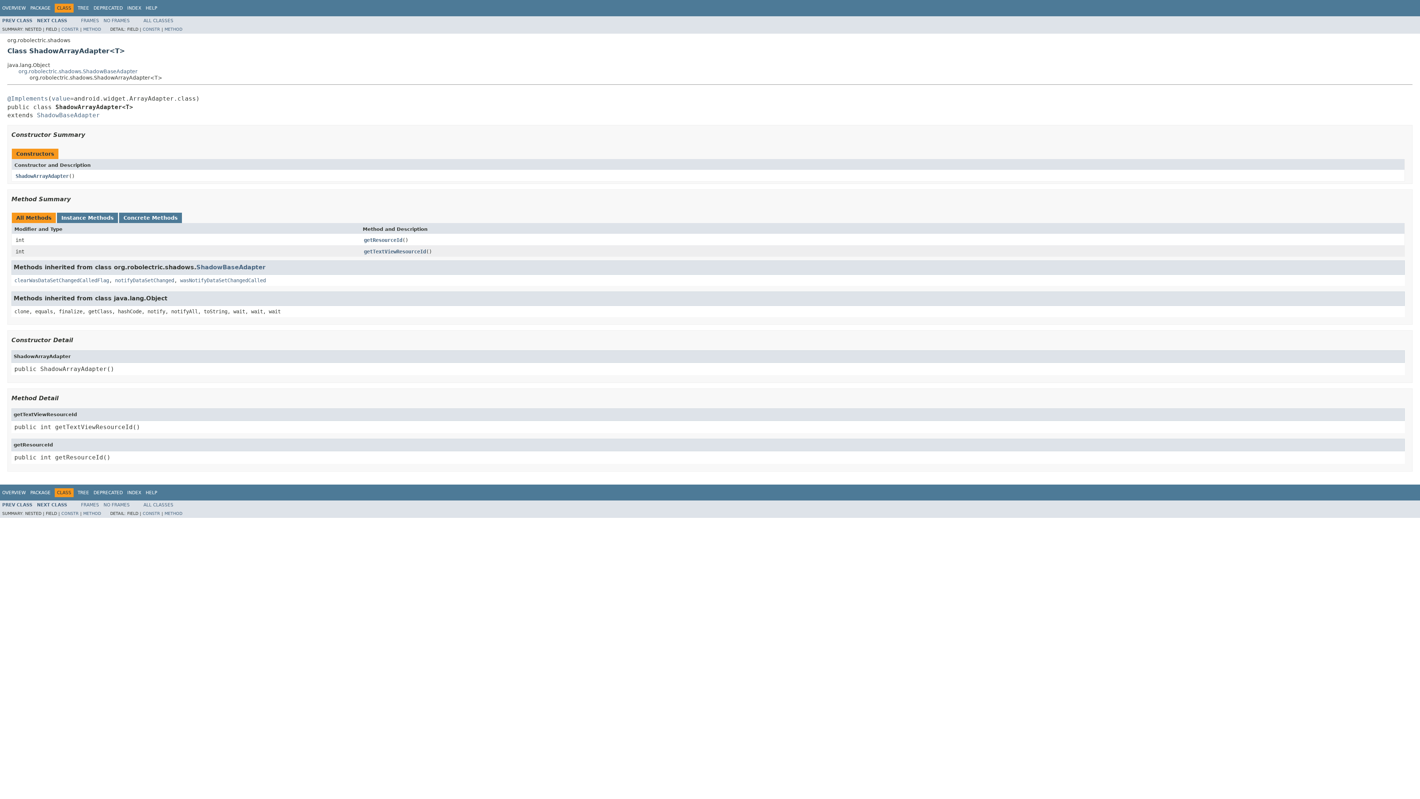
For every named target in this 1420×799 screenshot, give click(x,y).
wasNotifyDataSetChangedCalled (223, 280)
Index (134, 8)
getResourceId (383, 240)
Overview (14, 8)
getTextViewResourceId (395, 251)
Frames (90, 20)
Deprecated (108, 8)
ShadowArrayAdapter (42, 176)
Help (151, 8)
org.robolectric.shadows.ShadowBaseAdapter (78, 71)
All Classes (158, 20)
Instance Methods (87, 218)
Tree (83, 8)
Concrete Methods (151, 218)
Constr (70, 29)
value (61, 98)
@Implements (27, 98)
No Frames (117, 20)
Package (40, 8)
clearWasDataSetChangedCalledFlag (61, 280)
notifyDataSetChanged (144, 280)
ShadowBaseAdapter (68, 115)
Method (92, 29)
